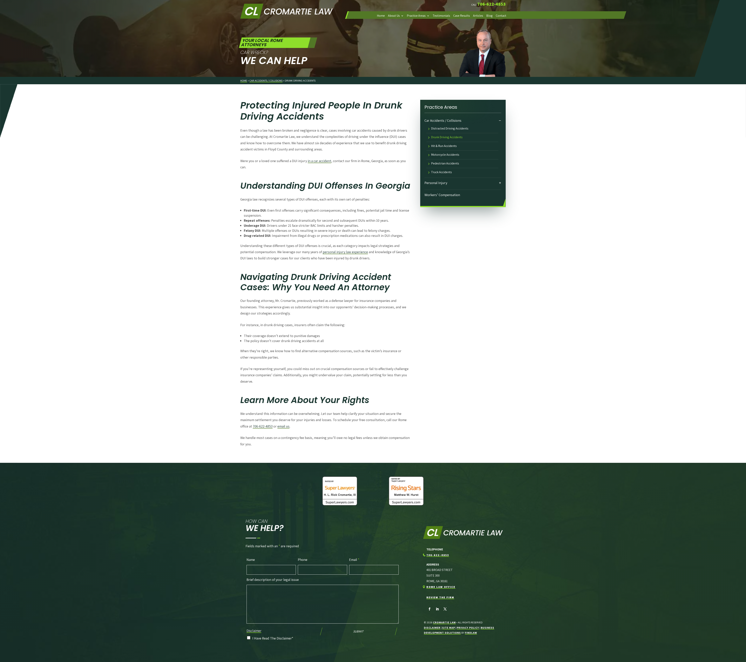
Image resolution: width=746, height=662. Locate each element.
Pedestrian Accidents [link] (445, 163)
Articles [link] (478, 15)
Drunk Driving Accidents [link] (447, 137)
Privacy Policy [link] (468, 627)
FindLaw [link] (471, 632)
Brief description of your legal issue (273, 579)
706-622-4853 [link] (491, 4)
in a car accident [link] (319, 161)
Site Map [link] (448, 627)
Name (251, 559)
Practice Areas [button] (416, 15)
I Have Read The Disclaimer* (272, 638)
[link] (286, 11)
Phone (302, 559)
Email (354, 559)
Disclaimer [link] (432, 627)
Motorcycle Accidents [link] (445, 155)
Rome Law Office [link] (440, 587)
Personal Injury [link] (435, 183)
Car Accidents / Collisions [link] (442, 120)
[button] (429, 609)
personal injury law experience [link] (345, 252)
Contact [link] (501, 15)
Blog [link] (489, 15)
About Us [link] (394, 15)
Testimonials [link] (441, 15)
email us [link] (283, 426)
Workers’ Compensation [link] (442, 195)
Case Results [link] (461, 15)
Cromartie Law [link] (444, 622)
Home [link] (381, 15)
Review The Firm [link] (440, 597)
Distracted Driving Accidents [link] (449, 128)
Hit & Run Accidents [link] (444, 146)
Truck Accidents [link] (441, 172)
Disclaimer (254, 631)
